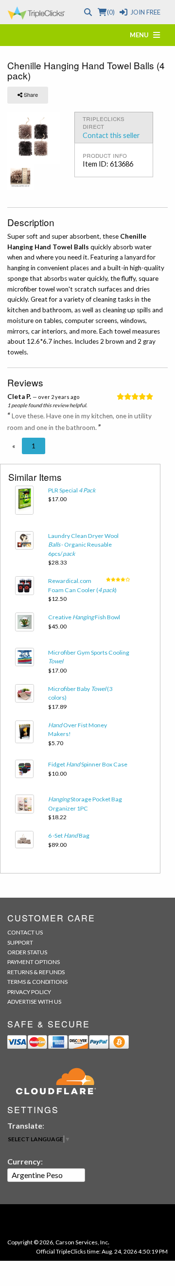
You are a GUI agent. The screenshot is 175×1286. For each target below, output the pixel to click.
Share (30, 94)
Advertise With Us (34, 1001)
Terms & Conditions (37, 981)
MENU (141, 35)
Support (20, 942)
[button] (13, 446)
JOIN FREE (145, 12)
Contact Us (25, 932)
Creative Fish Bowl (84, 617)
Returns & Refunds (36, 972)
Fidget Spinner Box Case (87, 764)
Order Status (27, 952)
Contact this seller (111, 135)
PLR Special (71, 490)
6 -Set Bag (68, 835)
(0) (110, 12)
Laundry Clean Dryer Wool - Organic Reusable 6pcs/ (83, 544)
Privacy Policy (29, 991)
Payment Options (33, 961)
